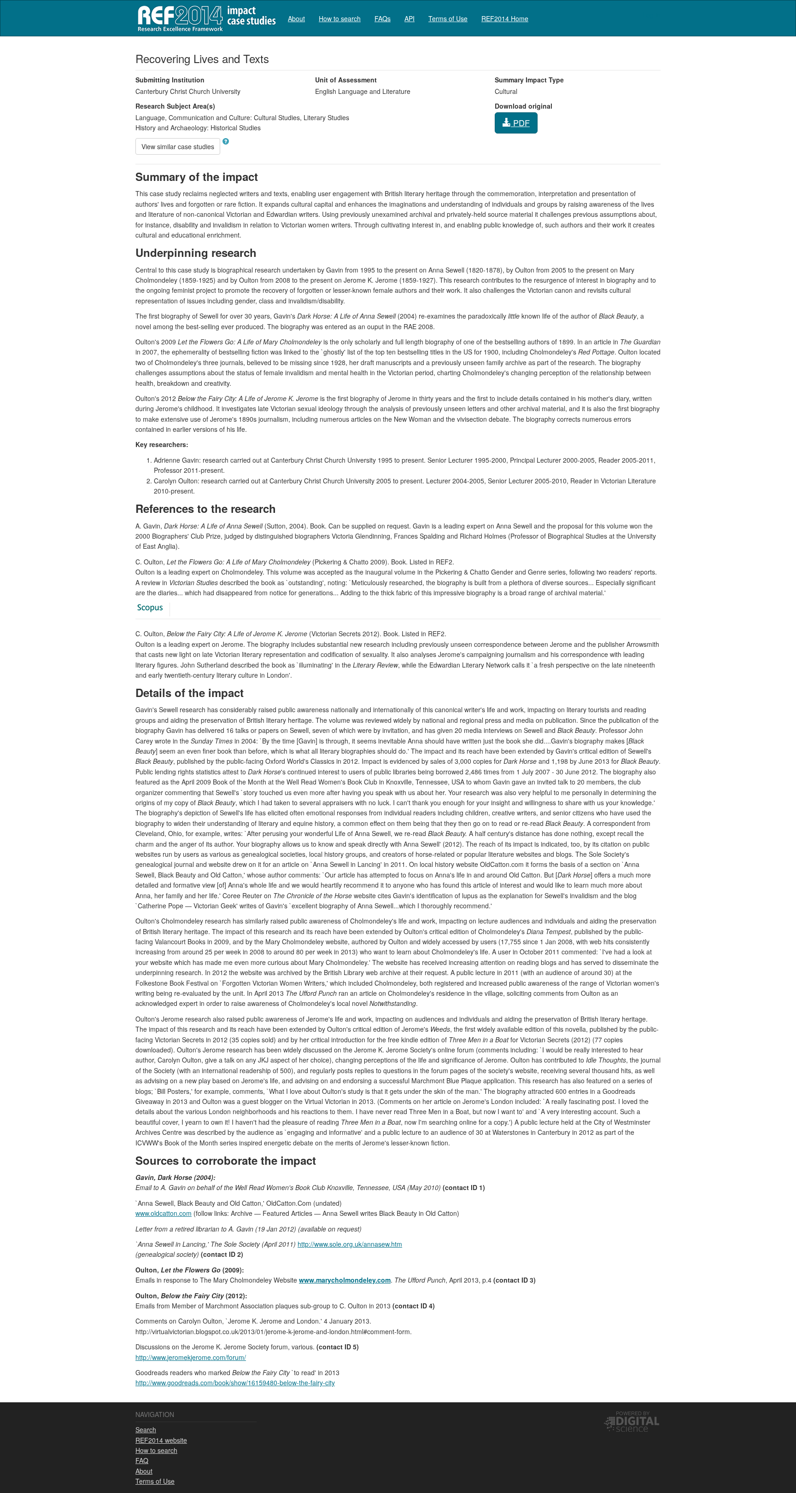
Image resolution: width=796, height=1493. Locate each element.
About (296, 18)
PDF (520, 122)
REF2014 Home (504, 18)
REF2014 (205, 18)
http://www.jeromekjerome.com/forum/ (190, 1357)
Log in (652, 14)
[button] (225, 141)
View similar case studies (177, 146)
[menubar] (408, 18)
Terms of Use (448, 18)
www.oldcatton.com (163, 1213)
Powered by (633, 1413)
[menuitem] (296, 18)
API (409, 18)
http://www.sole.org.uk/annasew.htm (350, 1244)
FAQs (383, 18)
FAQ (141, 1460)
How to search (340, 18)
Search (145, 1429)
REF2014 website (161, 1440)
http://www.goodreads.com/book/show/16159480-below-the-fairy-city (235, 1382)
